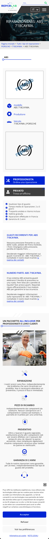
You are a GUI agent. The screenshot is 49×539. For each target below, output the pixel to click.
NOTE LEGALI (33, 536)
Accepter (24, 514)
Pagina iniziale (8, 43)
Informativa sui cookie (18, 536)
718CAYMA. (17, 46)
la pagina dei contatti (23, 258)
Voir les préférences (25, 529)
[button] (45, 484)
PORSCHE (5, 46)
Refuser (24, 522)
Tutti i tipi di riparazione (28, 43)
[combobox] (32, 3)
